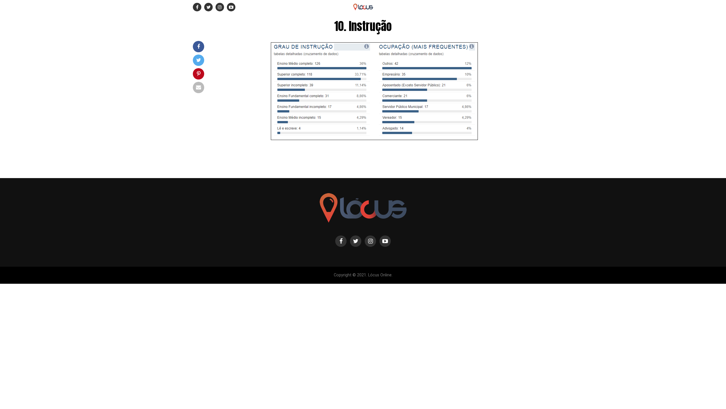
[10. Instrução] (374, 140)
